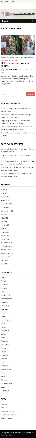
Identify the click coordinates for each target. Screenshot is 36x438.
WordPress (4, 435)
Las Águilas (5, 330)
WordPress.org (6, 418)
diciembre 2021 (6, 243)
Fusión (3, 313)
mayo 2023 (5, 190)
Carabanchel (5, 295)
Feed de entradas (7, 411)
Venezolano (5, 390)
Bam (10, 435)
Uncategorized (6, 383)
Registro (4, 404)
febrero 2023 (5, 197)
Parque (30, 57)
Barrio (17, 57)
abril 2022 (4, 228)
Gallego (4, 316)
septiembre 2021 (7, 253)
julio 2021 (4, 260)
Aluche (3, 57)
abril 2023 (4, 193)
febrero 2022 (5, 236)
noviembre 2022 (6, 204)
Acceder (4, 408)
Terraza (4, 376)
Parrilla (3, 352)
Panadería (4, 341)
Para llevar (5, 344)
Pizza (3, 362)
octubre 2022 (5, 207)
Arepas (3, 281)
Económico (5, 306)
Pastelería (4, 355)
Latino (3, 334)
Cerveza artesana (7, 299)
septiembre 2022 (7, 211)
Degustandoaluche (19, 433)
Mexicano (4, 337)
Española (24, 57)
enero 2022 (5, 239)
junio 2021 (4, 264)
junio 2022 (4, 221)
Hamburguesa (6, 320)
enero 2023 (5, 200)
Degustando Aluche (12, 70)
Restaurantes (6, 60)
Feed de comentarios (8, 415)
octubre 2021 (5, 250)
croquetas (4, 302)
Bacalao (4, 288)
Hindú (3, 323)
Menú (6, 21)
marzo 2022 (5, 232)
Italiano (4, 327)
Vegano (3, 387)
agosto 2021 (5, 257)
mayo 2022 (5, 225)
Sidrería (14, 60)
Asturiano (10, 57)
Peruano (4, 359)
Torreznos (4, 380)
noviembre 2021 (6, 246)
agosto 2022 (5, 214)
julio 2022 (4, 218)
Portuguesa (5, 366)
